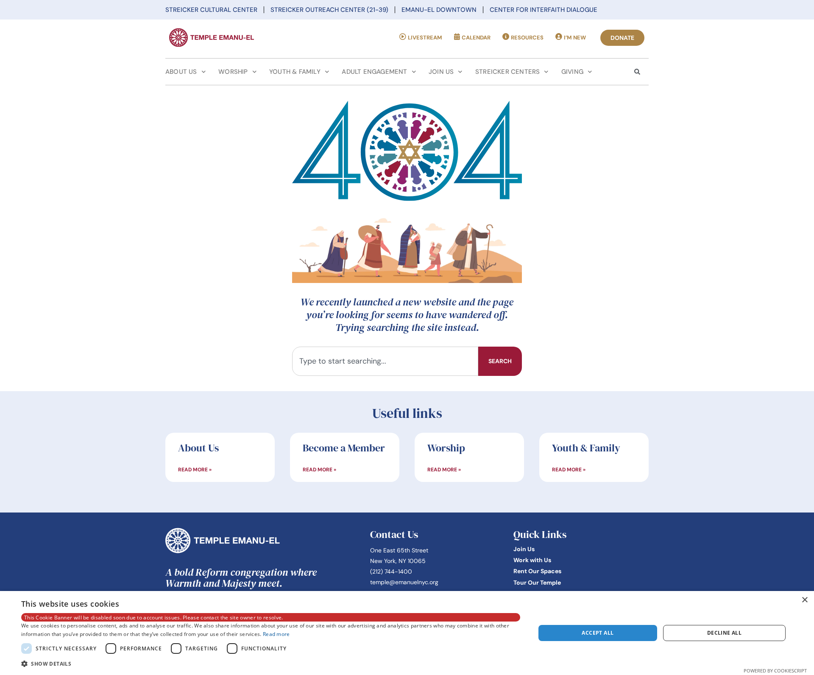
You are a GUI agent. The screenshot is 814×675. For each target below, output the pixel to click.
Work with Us (532, 560)
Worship (233, 71)
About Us (181, 71)
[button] (270, 663)
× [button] (804, 600)
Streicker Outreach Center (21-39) (329, 10)
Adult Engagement (374, 71)
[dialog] (407, 633)
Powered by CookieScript (775, 670)
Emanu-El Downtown (439, 10)
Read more (276, 634)
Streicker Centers (507, 71)
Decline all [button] (724, 632)
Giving (572, 71)
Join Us (441, 71)
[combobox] (385, 361)
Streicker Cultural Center (211, 10)
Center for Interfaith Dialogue (543, 10)
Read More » (195, 469)
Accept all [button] (597, 632)
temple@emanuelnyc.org (404, 582)
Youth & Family (295, 71)
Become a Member (344, 448)
